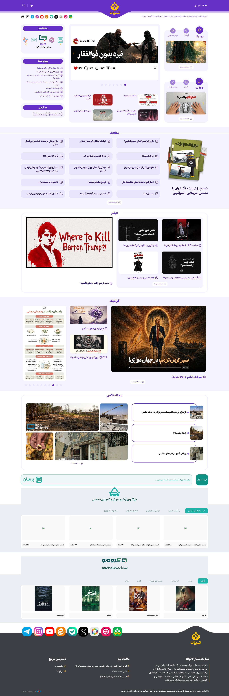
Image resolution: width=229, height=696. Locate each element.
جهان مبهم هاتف (153, 615)
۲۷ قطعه (26, 545)
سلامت (183, 16)
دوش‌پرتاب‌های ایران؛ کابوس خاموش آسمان (90, 169)
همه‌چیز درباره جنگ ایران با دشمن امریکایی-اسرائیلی (190, 191)
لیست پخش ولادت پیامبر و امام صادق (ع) (192, 545)
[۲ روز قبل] (148, 99)
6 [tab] (106, 85)
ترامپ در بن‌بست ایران (48, 182)
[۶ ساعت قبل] (196, 412)
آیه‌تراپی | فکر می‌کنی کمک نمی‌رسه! (138, 245)
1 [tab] (125, 85)
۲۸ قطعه (168, 545)
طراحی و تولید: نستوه (29, 691)
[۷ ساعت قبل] (196, 433)
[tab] (199, 32)
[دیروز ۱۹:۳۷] (44, 343)
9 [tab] (30, 385)
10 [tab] (26, 385)
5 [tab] (110, 85)
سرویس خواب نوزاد (40, 114)
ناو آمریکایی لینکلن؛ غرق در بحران (139, 167)
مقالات (114, 133)
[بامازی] (25, 40)
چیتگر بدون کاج (179, 433)
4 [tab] (113, 85)
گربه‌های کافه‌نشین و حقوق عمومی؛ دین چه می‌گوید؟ (43, 77)
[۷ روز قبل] (88, 344)
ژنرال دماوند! (148, 156)
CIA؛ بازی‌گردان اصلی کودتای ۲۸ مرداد (88, 357)
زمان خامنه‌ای (168, 16)
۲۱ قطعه (121, 545)
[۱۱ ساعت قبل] (114, 53)
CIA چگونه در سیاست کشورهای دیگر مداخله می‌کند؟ (43, 83)
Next (73, 53)
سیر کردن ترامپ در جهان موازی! (187, 377)
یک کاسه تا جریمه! (130, 95)
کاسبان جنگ (148, 194)
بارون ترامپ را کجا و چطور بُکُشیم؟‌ (139, 141)
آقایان (150, 16)
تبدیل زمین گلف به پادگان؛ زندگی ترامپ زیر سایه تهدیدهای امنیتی (41, 169)
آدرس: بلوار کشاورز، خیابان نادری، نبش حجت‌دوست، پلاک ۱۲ (101, 666)
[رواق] (34, 40)
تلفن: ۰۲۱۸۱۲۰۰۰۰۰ (119, 671)
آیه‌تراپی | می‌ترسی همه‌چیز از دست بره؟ (180, 278)
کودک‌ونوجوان (192, 16)
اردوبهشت (60, 615)
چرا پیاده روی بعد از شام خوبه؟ (48, 71)
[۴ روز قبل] (186, 52)
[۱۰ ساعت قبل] (196, 453)
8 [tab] (34, 385)
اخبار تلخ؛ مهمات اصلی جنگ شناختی (138, 182)
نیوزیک (144, 16)
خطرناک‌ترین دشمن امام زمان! (141, 278)
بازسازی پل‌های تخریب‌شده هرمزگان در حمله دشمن (164, 412)
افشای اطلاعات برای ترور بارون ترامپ (42, 194)
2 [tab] (121, 85)
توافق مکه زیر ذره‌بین (97, 182)
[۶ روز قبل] (88, 315)
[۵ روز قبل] (158, 339)
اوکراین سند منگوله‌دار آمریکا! (93, 194)
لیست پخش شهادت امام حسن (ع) (52, 545)
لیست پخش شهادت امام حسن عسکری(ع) (145, 545)
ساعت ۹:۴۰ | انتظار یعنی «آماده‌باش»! (181, 245)
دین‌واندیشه (158, 16)
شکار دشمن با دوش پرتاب (94, 156)
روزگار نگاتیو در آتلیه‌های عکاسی (172, 453)
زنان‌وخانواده (203, 16)
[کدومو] (43, 37)
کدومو (43, 44)
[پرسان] (61, 40)
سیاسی (177, 16)
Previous (155, 53)
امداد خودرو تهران (55, 114)
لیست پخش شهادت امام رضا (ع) (100, 545)
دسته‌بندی (199, 5)
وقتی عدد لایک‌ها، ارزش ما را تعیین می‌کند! (126, 112)
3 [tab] (117, 85)
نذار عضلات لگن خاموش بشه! (48, 68)
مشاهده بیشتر (184, 67)
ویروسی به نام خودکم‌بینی (50, 95)
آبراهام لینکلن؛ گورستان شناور (93, 141)
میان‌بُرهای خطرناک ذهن (93, 329)
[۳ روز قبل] (181, 230)
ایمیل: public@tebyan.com (113, 677)
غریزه (204, 615)
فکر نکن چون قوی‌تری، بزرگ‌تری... (47, 92)
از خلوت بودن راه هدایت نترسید (82, 97)
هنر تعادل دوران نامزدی (82, 110)
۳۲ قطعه (74, 545)
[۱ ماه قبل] (186, 103)
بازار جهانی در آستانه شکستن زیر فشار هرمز (41, 142)
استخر (109, 615)
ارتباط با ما (59, 666)
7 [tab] (102, 85)
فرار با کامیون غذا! (50, 156)
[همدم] (52, 40)
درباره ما (60, 671)
